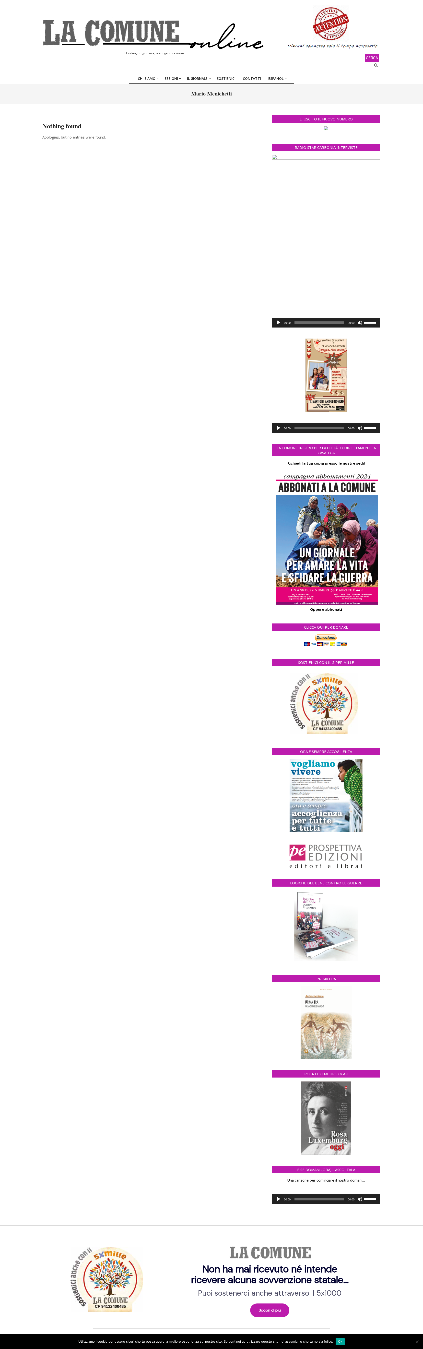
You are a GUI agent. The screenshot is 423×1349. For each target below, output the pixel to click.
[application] (326, 323)
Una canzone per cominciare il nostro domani (324, 1180)
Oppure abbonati (326, 609)
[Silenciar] (359, 322)
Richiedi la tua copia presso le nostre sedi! (326, 463)
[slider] (370, 322)
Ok (340, 1341)
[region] (211, 1278)
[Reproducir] (278, 322)
